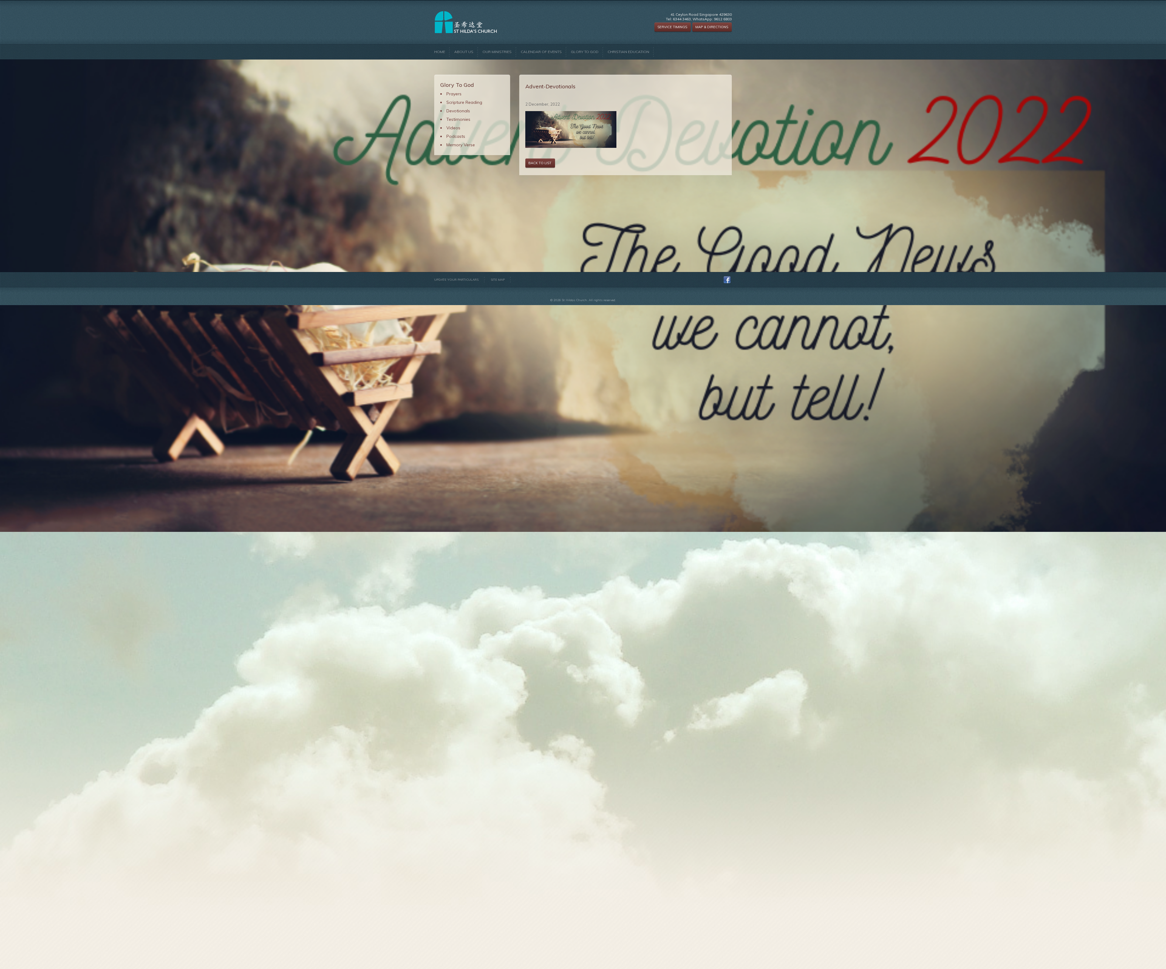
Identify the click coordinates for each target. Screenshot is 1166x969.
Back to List (539, 163)
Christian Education (628, 51)
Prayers (454, 94)
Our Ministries (497, 51)
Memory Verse (460, 145)
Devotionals (458, 111)
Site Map (498, 280)
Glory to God (584, 51)
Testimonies (458, 119)
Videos (453, 128)
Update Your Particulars (456, 280)
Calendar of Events (541, 51)
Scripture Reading (464, 102)
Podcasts (455, 136)
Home (439, 51)
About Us (463, 51)
